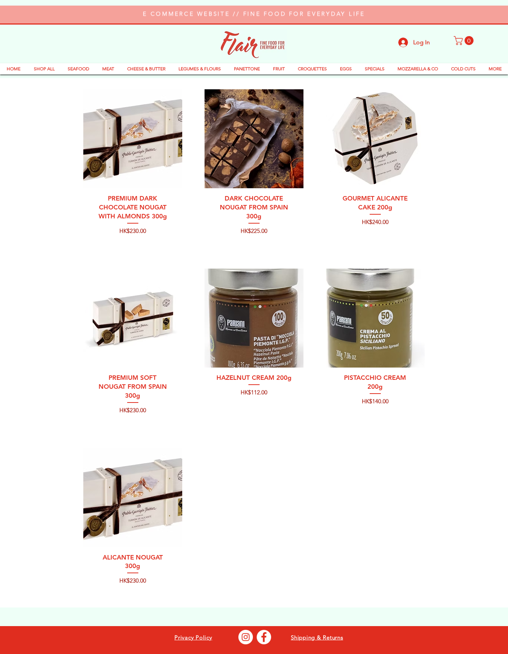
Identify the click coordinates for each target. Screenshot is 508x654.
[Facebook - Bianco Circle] (264, 637)
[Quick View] (132, 138)
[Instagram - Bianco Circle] (245, 637)
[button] (465, 40)
